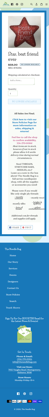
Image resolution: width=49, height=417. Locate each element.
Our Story (13, 261)
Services (13, 268)
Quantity (12, 89)
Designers (13, 281)
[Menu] (46, 4)
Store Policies (13, 294)
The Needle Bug (28, 409)
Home (13, 255)
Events (13, 274)
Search (12, 301)
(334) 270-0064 (24, 359)
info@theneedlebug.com (24, 361)
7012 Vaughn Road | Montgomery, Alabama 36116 (24, 371)
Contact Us (13, 287)
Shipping (12, 74)
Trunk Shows (13, 307)
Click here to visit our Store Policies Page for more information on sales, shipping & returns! (24, 125)
